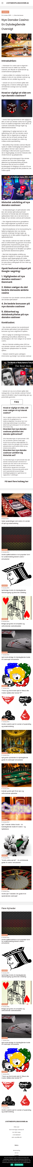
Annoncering (16, 1150)
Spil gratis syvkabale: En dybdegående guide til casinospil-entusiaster (15, 759)
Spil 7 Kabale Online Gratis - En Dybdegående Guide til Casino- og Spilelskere (14, 827)
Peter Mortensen (18, 15)
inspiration (4, 516)
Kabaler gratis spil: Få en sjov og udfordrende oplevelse (13, 792)
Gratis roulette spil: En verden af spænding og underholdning (16, 725)
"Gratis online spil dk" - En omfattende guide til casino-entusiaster (15, 861)
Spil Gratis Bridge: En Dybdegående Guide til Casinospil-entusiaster (16, 658)
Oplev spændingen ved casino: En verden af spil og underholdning (16, 522)
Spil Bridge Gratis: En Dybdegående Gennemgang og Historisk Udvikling (14, 591)
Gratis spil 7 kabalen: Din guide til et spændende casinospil (14, 895)
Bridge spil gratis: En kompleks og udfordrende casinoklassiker (13, 625)
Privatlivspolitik (18, 1164)
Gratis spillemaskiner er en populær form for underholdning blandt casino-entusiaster (16, 557)
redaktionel (5, 12)
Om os (16, 1153)
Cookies (16, 1155)
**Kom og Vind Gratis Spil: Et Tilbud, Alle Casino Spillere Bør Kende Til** (15, 692)
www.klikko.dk (17, 1137)
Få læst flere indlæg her (16, 481)
